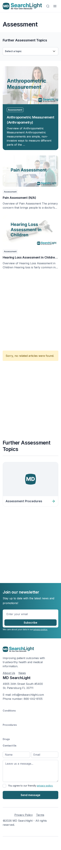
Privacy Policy (23, 815)
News (22, 673)
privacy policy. (40, 629)
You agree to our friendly (30, 785)
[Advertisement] (30, 308)
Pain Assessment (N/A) (19, 197)
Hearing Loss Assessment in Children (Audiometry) (30, 258)
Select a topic (13, 51)
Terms (40, 815)
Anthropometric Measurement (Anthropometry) (30, 119)
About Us (9, 673)
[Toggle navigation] (55, 6)
